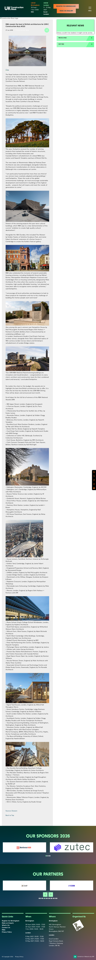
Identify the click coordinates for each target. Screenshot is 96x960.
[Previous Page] (75, 38)
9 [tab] (53, 898)
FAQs (3, 930)
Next (50, 894)
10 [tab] (55, 898)
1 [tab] (46, 855)
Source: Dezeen (11, 811)
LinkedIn (94, 472)
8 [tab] (51, 898)
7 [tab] (49, 898)
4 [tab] (44, 898)
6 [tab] (48, 898)
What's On (6, 925)
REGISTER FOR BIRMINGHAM (66, 6)
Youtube (94, 488)
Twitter (94, 476)
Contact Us (6, 927)
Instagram (94, 484)
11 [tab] (56, 898)
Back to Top (10, 815)
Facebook (94, 480)
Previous (45, 894)
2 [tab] (48, 855)
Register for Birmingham (10, 921)
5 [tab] (46, 898)
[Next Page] (75, 44)
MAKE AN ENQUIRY (66, 11)
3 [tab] (49, 855)
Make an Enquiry (8, 923)
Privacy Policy (7, 932)
